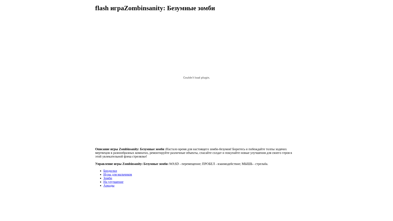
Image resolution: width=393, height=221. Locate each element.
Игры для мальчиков (117, 174)
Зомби (107, 178)
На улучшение (113, 182)
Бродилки (110, 171)
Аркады (108, 185)
